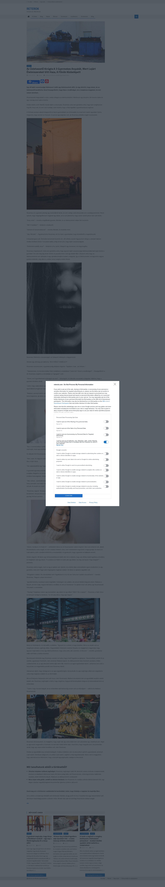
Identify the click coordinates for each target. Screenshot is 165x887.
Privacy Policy (93, 502)
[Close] (115, 385)
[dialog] (82, 443)
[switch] (106, 421)
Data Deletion (72, 502)
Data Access (82, 502)
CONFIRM (68, 495)
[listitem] (82, 417)
